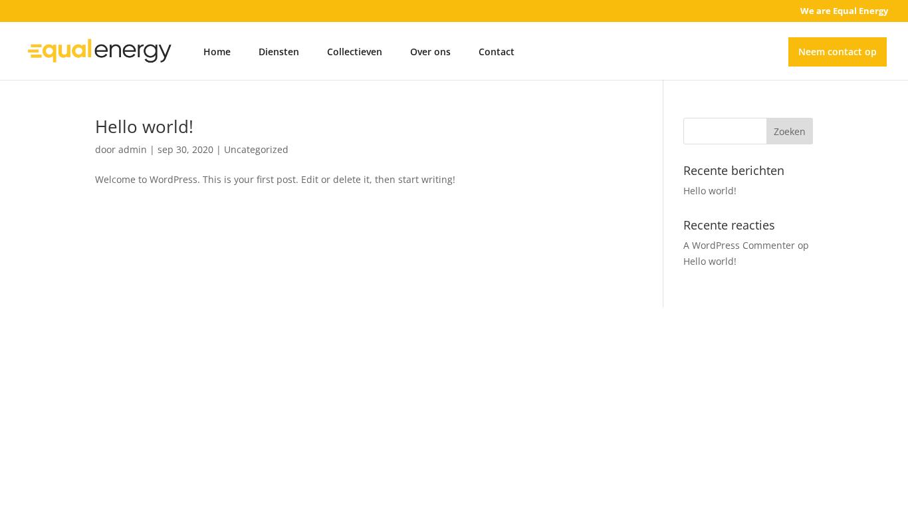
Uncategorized (256, 149)
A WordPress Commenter (739, 245)
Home (217, 51)
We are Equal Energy (844, 12)
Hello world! (144, 126)
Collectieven (354, 51)
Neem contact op (837, 51)
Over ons (430, 51)
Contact (496, 51)
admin (132, 149)
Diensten (279, 51)
